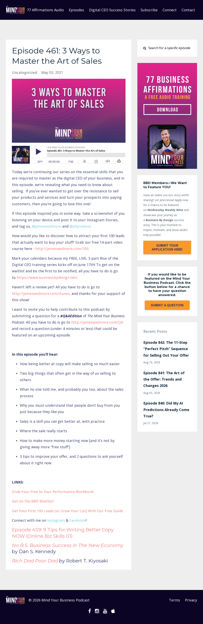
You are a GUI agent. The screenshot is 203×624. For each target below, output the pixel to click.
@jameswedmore (46, 226)
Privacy (191, 600)
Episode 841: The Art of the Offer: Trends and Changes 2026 (164, 379)
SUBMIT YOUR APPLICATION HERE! (167, 247)
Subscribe (149, 10)
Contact (188, 10)
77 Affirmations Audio (45, 10)
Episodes (76, 10)
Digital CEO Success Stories (112, 10)
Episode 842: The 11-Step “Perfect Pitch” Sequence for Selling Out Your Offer (166, 349)
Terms (174, 600)
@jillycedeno (80, 226)
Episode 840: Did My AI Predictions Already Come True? (166, 409)
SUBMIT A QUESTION (167, 305)
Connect (170, 10)
